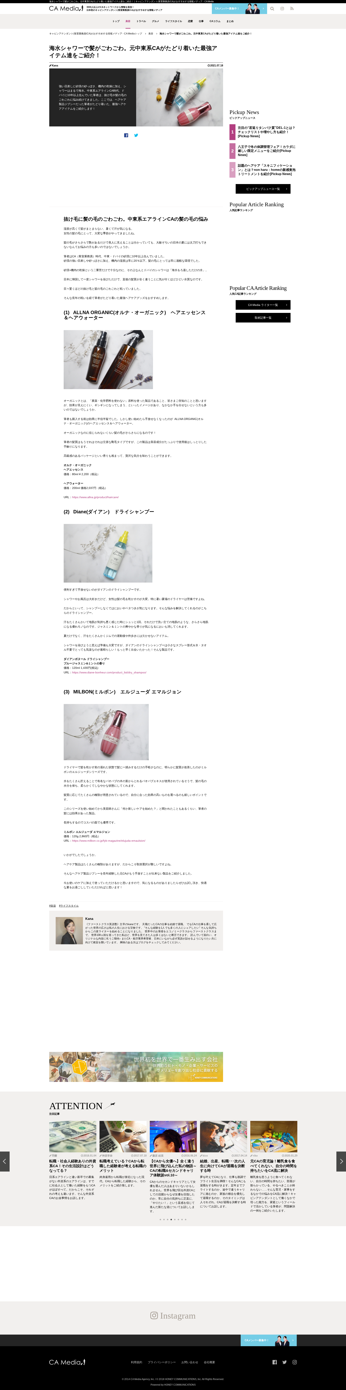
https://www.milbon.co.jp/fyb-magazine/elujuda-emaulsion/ (108, 840)
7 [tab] (182, 1220)
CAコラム (215, 21)
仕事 (201, 21)
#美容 (52, 905)
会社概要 (209, 1362)
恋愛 (190, 21)
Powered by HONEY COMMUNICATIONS (173, 1384)
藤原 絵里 (158, 1155)
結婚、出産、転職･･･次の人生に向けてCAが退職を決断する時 (222, 1166)
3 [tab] (167, 1220)
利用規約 (136, 1362)
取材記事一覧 (263, 317)
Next (341, 1162)
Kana (55, 65)
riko (255, 1155)
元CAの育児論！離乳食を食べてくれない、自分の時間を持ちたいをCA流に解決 (273, 1166)
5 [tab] (175, 1220)
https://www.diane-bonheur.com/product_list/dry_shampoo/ (109, 672)
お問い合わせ (189, 1362)
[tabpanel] (72, 1167)
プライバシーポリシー (162, 1362)
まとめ (230, 21)
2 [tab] (164, 1220)
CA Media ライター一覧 (263, 304)
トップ (116, 21)
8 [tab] (185, 1220)
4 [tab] (171, 1220)
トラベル (141, 21)
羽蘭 (54, 1155)
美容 (128, 21)
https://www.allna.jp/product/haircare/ (95, 497)
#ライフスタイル (69, 905)
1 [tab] (160, 1220)
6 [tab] (178, 1220)
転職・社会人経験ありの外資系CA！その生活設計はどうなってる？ (72, 1166)
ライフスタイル (173, 21)
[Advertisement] (136, 172)
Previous (5, 1162)
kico (205, 1155)
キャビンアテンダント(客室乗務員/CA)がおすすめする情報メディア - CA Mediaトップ (95, 33)
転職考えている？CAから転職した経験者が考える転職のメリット (123, 1166)
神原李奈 (107, 1155)
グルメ (155, 21)
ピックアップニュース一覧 (263, 188)
